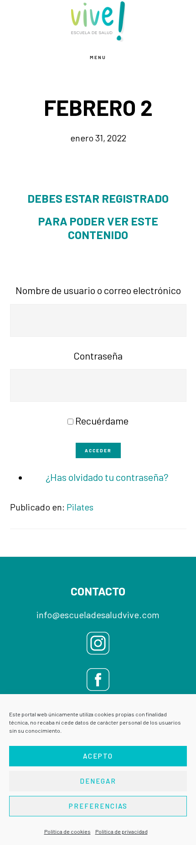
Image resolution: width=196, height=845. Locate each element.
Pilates (80, 506)
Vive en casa (98, 21)
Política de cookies (67, 831)
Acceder (98, 450)
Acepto (98, 756)
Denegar (98, 781)
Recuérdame (102, 420)
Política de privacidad (121, 831)
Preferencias (98, 806)
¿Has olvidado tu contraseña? (107, 477)
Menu (98, 57)
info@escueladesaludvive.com (98, 614)
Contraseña (98, 355)
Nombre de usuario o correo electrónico (98, 290)
